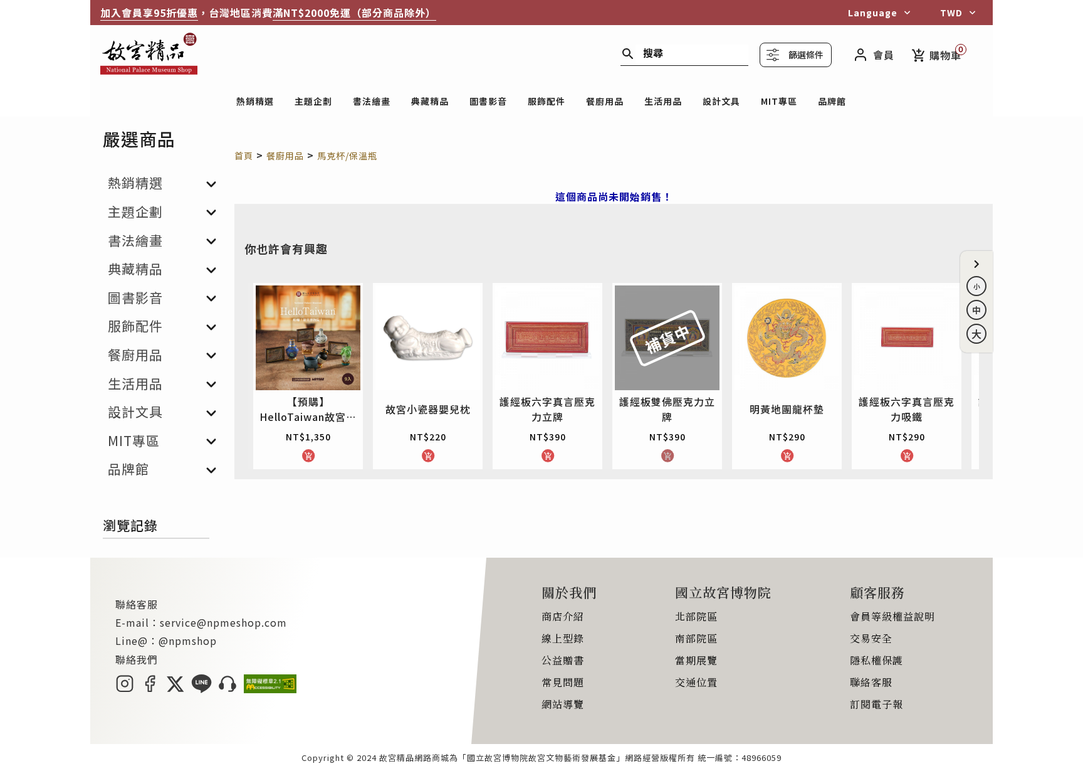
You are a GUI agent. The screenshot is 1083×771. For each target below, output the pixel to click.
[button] (976, 264)
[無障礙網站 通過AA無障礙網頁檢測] (270, 688)
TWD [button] (951, 12)
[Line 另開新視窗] (201, 688)
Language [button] (872, 12)
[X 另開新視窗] (175, 688)
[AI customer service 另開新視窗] (228, 688)
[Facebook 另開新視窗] (149, 688)
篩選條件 (806, 54)
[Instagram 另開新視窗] (124, 688)
